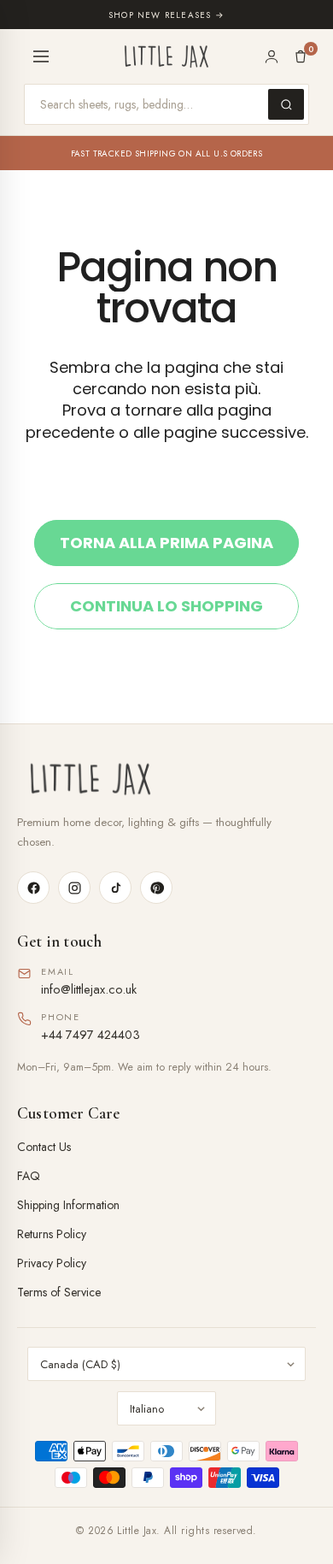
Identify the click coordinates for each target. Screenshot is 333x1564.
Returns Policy (51, 1233)
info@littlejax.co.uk (89, 989)
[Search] (286, 104)
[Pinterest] (156, 887)
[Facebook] (33, 887)
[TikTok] (115, 887)
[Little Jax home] (166, 56)
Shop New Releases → (166, 15)
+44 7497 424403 (90, 1034)
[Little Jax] (166, 779)
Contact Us (44, 1146)
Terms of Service (59, 1292)
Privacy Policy (51, 1263)
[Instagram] (74, 887)
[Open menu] (41, 56)
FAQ (28, 1175)
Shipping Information (68, 1204)
